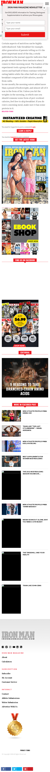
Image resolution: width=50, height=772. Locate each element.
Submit (25, 34)
